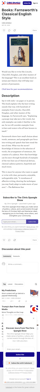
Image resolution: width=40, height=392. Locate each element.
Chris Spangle (7, 23)
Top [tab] (4, 284)
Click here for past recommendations (17, 89)
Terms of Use (30, 227)
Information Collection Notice (24, 229)
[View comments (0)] (9, 30)
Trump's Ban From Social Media (13, 307)
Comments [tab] (7, 256)
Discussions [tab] (19, 284)
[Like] (4, 30)
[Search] (36, 284)
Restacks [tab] (16, 256)
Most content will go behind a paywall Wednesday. (13, 294)
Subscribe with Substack (21, 363)
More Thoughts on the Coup (12, 312)
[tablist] (11, 256)
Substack (9, 387)
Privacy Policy (27, 373)
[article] (20, 295)
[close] (33, 318)
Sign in (35, 3)
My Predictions (9, 290)
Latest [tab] (10, 284)
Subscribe (27, 3)
